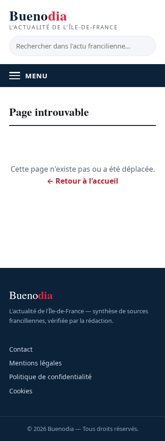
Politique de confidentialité (50, 376)
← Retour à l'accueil (82, 181)
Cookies (21, 391)
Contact (21, 349)
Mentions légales (35, 363)
